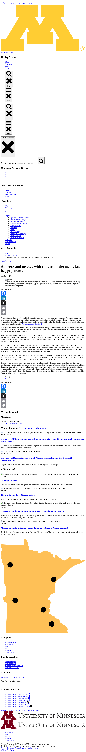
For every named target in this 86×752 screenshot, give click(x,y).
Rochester (8, 650)
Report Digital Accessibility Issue (26, 748)
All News (8, 192)
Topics (7, 190)
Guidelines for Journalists (14, 666)
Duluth (7, 646)
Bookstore (9, 177)
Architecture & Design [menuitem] (18, 220)
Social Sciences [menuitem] (15, 236)
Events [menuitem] (7, 244)
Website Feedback (7, 750)
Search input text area (8, 163)
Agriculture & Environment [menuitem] (19, 218)
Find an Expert (10, 662)
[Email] (43, 307)
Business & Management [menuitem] (19, 224)
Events (7, 196)
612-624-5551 (6, 423)
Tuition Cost (9, 179)
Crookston (9, 644)
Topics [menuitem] (7, 216)
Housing (8, 173)
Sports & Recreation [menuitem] (17, 238)
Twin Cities (9, 652)
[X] (43, 302)
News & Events (11, 255)
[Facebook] (43, 293)
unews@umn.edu (17, 423)
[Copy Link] (43, 312)
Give (7, 68)
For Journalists (10, 194)
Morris (7, 648)
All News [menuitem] (8, 240)
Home (7, 253)
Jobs (7, 66)
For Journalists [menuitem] (10, 242)
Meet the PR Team (12, 668)
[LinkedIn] (43, 298)
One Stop (8, 64)
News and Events (7, 52)
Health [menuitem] (12, 230)
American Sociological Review (33, 324)
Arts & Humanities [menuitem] (16, 222)
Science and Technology (14, 379)
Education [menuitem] (13, 228)
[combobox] (27, 163)
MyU (7, 62)
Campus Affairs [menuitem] (15, 226)
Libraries (8, 175)
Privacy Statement (7, 748)
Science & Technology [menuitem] (18, 234)
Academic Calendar (12, 181)
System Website (11, 642)
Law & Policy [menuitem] (15, 232)
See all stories (6, 538)
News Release (6, 261)
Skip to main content (8, 2)
